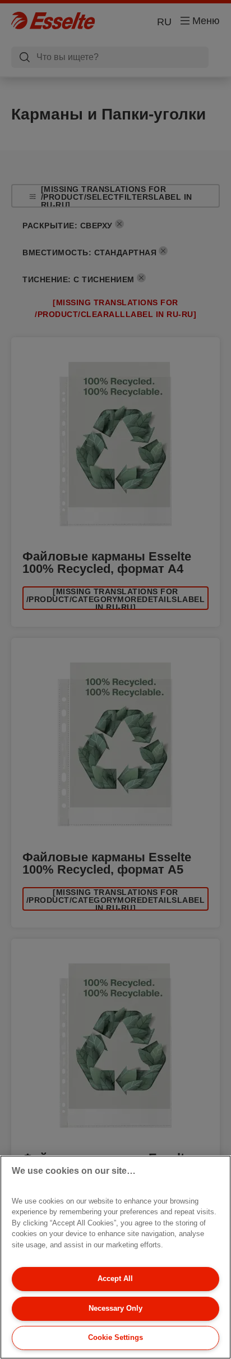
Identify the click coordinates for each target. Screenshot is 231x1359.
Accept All (115, 1278)
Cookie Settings (115, 1337)
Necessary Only (115, 1308)
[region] (115, 1257)
